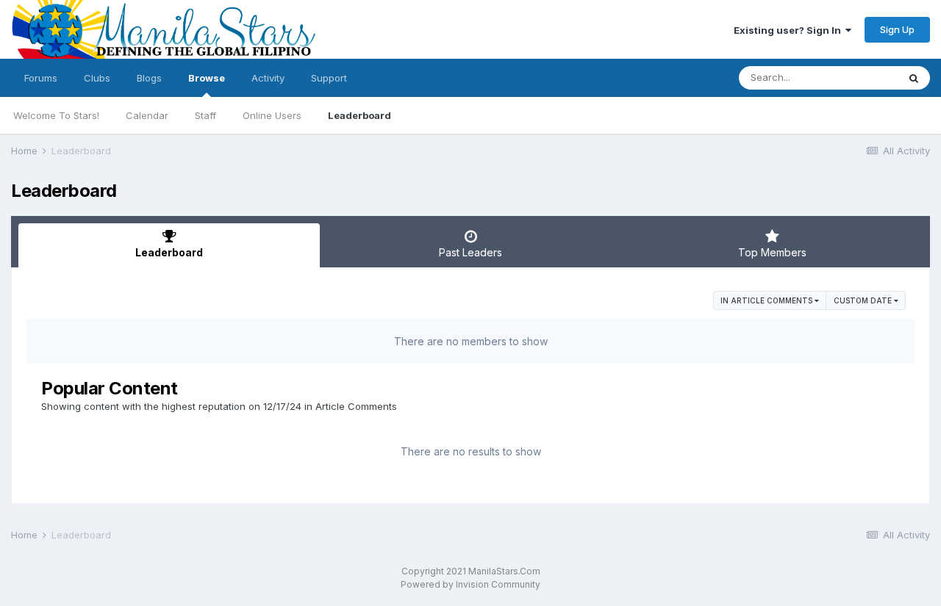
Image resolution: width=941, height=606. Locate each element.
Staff (205, 115)
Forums (40, 78)
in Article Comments (767, 300)
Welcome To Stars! (56, 115)
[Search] (914, 78)
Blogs (149, 78)
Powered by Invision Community (470, 584)
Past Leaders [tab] (470, 252)
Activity (268, 78)
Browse (206, 78)
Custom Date (864, 300)
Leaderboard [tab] (169, 252)
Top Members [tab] (772, 252)
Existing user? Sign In (789, 30)
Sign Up (897, 29)
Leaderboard (359, 115)
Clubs (97, 78)
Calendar (147, 115)
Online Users (272, 115)
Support (329, 78)
